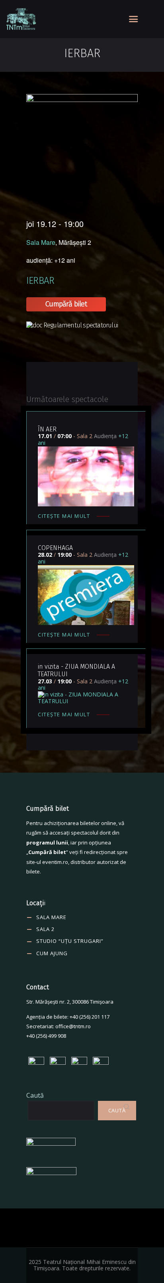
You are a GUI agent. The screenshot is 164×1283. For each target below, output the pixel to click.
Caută (35, 1095)
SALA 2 (45, 929)
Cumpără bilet (66, 304)
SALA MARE (51, 917)
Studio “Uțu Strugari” (69, 940)
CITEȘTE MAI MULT (64, 515)
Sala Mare (40, 242)
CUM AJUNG (52, 953)
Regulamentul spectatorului (80, 325)
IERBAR (40, 280)
